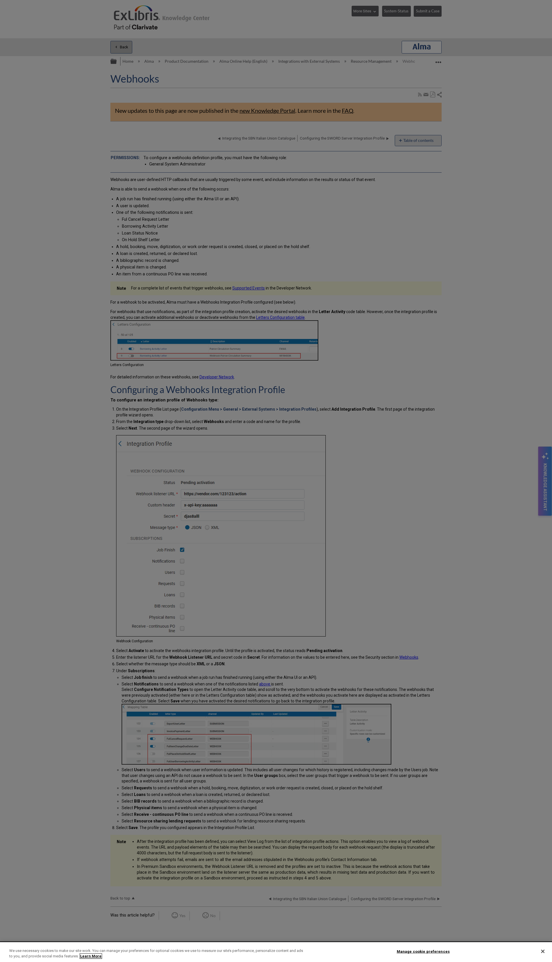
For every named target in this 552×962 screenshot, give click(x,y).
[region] (276, 952)
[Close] (542, 951)
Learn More (90, 956)
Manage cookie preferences (423, 951)
